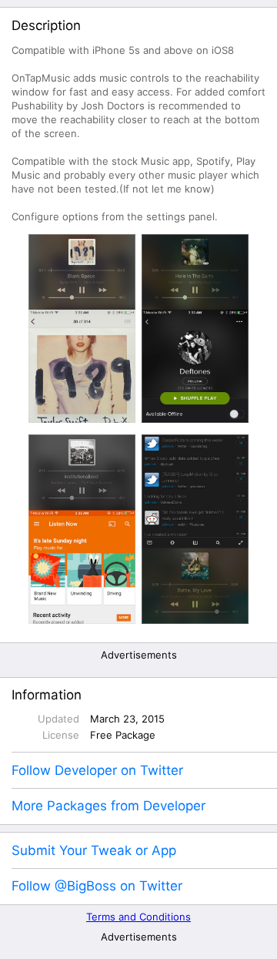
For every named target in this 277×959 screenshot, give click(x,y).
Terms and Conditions (138, 916)
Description (46, 25)
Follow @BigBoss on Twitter (97, 886)
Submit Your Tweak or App (94, 850)
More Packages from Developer (108, 805)
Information (47, 694)
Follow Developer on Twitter (97, 770)
